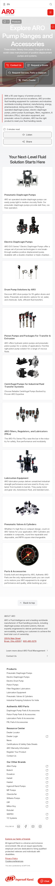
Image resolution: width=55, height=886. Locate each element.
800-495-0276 (29, 641)
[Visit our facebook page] (25, 826)
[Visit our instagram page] (40, 826)
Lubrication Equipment (16, 692)
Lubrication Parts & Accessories (20, 718)
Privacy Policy (11, 858)
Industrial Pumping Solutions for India (23, 700)
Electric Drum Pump (15, 681)
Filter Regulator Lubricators (18, 688)
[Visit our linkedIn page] (18, 826)
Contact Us (11, 756)
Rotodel (10, 810)
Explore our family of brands (17, 839)
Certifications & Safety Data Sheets (22, 744)
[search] (51, 4)
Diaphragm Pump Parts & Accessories (23, 710)
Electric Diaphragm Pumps (18, 677)
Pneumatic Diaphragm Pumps (19, 673)
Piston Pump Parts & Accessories (21, 714)
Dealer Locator (13, 732)
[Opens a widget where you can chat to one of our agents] (45, 881)
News (9, 740)
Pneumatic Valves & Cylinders (20, 696)
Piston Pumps (12, 685)
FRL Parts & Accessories (17, 722)
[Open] (50, 12)
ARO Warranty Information (18, 748)
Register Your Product (16, 752)
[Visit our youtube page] (33, 826)
